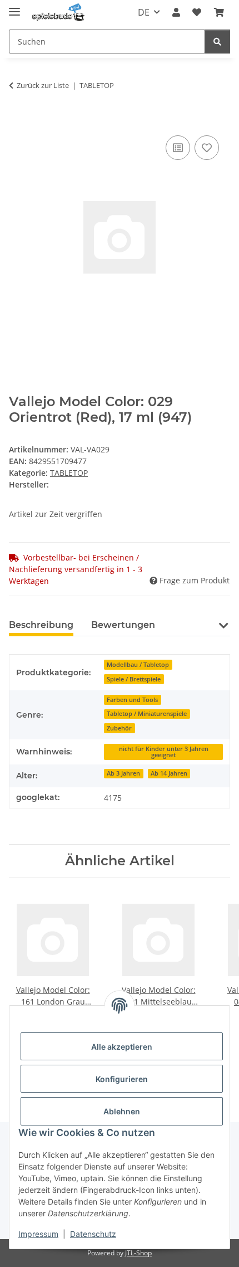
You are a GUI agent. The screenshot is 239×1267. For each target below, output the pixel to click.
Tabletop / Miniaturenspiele (147, 714)
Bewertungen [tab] (123, 625)
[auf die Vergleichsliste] (178, 147)
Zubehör (119, 728)
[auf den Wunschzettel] (207, 147)
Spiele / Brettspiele (134, 679)
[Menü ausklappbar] (14, 7)
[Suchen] (217, 41)
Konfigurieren (122, 1079)
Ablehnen (121, 1111)
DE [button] (144, 12)
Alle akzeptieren (121, 1046)
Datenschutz (93, 1234)
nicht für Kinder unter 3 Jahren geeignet (163, 752)
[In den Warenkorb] (18, 120)
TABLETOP (69, 472)
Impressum (38, 1234)
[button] (176, 12)
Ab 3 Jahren (123, 773)
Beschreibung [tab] (41, 625)
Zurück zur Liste (43, 85)
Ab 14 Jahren (169, 773)
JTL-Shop (138, 1253)
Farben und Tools (132, 700)
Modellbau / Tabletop (138, 665)
